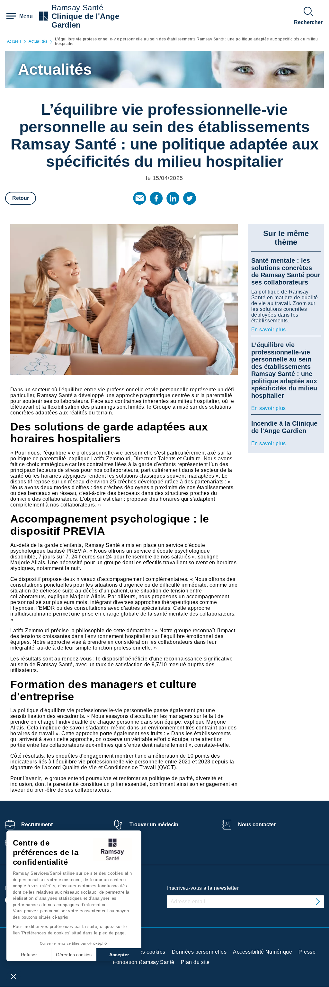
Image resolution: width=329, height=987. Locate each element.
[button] (13, 976)
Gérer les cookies (74, 954)
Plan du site (195, 962)
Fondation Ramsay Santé (143, 962)
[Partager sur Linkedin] (172, 198)
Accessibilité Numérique (262, 952)
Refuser (29, 954)
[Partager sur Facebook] (156, 198)
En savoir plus (268, 329)
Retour (20, 198)
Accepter (119, 954)
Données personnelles (199, 952)
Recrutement (37, 824)
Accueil (14, 41)
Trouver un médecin (153, 824)
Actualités (38, 41)
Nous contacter (257, 824)
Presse (307, 952)
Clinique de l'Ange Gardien (85, 20)
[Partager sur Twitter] (189, 198)
